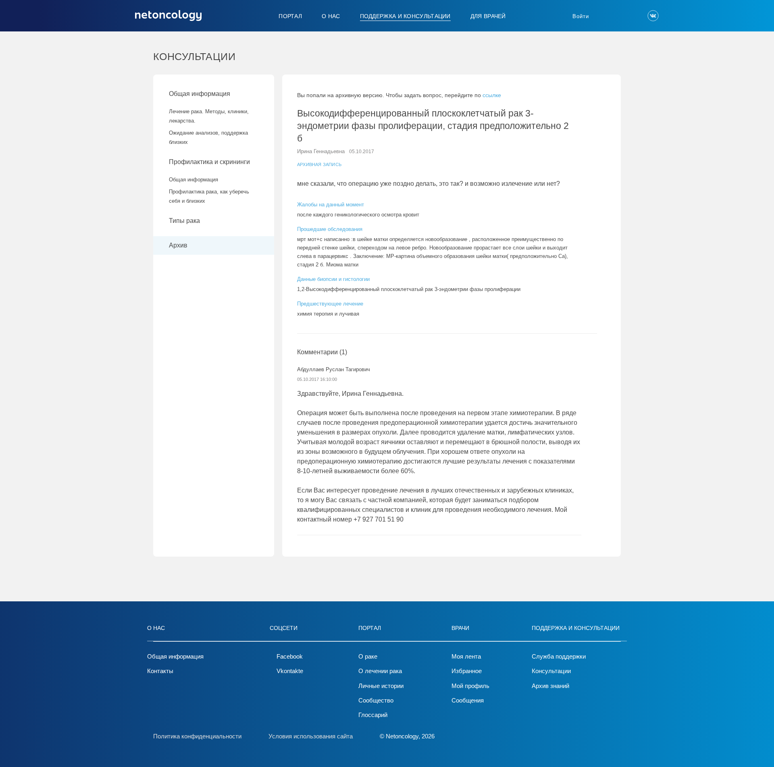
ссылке (492, 95)
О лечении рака (380, 670)
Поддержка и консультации (405, 16)
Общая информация (199, 93)
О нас (331, 16)
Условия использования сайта (310, 736)
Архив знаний (550, 685)
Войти (580, 16)
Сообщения (468, 700)
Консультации (551, 670)
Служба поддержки (559, 656)
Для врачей (488, 16)
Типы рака (185, 220)
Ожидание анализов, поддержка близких (208, 137)
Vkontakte (290, 670)
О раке (367, 656)
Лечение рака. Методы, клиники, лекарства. (209, 116)
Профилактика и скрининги (209, 161)
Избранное (467, 670)
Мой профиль (470, 685)
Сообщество (375, 700)
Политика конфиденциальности (197, 736)
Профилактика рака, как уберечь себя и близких (209, 196)
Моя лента (466, 656)
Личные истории (381, 685)
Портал (290, 16)
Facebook (290, 656)
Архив (178, 245)
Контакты (160, 670)
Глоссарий (372, 714)
